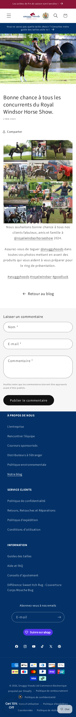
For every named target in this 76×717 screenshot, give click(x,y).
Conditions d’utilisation (25, 703)
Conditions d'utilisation (23, 529)
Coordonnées (25, 710)
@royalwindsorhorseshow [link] (33, 238)
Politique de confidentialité (26, 501)
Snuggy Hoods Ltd (28, 685)
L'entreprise (15, 427)
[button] (9, 16)
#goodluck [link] (60, 276)
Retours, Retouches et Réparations (31, 510)
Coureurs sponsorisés (22, 445)
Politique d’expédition (55, 703)
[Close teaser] (20, 697)
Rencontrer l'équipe (21, 436)
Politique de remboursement (52, 690)
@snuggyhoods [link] (52, 249)
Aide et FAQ (15, 566)
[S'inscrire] (59, 617)
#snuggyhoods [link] (18, 276)
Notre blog (14, 474)
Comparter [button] (14, 132)
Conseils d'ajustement (22, 575)
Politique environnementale (26, 465)
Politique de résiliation (49, 710)
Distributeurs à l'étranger (24, 455)
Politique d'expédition (22, 520)
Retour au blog (41, 293)
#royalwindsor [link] (40, 276)
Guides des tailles (19, 556)
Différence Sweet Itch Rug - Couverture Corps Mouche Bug (34, 587)
